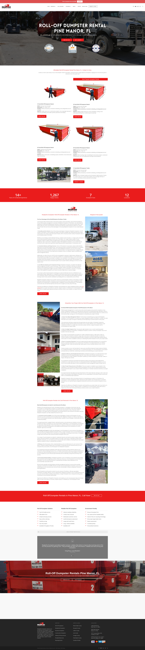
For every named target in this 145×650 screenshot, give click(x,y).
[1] (71, 554)
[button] (66, 40)
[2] (72, 554)
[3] (73, 554)
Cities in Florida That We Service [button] (73, 531)
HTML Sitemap (58, 648)
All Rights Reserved (52, 648)
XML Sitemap (63, 648)
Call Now (80, 1)
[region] (72, 547)
